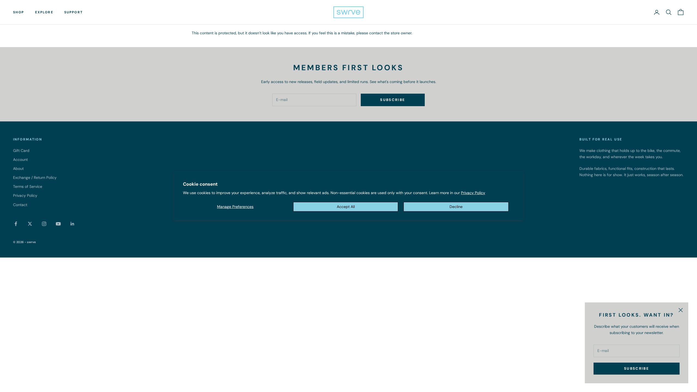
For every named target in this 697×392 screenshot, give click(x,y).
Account (20, 159)
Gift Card (21, 150)
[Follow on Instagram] (44, 223)
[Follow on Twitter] (30, 223)
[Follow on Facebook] (16, 223)
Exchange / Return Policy (35, 177)
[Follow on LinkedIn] (72, 223)
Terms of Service (27, 186)
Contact (20, 204)
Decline (456, 206)
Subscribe (636, 368)
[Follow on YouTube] (58, 223)
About (18, 168)
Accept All (346, 206)
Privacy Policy (473, 192)
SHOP (18, 12)
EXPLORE (44, 12)
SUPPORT (73, 12)
